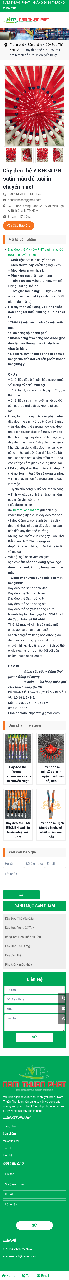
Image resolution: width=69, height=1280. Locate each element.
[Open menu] (62, 20)
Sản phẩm (35, 45)
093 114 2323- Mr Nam (17, 1249)
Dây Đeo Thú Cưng (17, 946)
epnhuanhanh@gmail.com (19, 1256)
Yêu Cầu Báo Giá (18, 225)
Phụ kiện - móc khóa (18, 964)
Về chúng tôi (11, 1141)
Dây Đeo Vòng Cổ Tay (19, 928)
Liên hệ (7, 1155)
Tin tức (7, 1148)
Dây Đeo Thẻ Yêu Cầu (19, 918)
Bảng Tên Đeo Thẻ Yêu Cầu (23, 937)
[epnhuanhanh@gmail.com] (63, 1008)
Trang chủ (17, 45)
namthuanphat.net (26, 510)
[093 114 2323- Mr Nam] (63, 998)
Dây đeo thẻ (13, 955)
